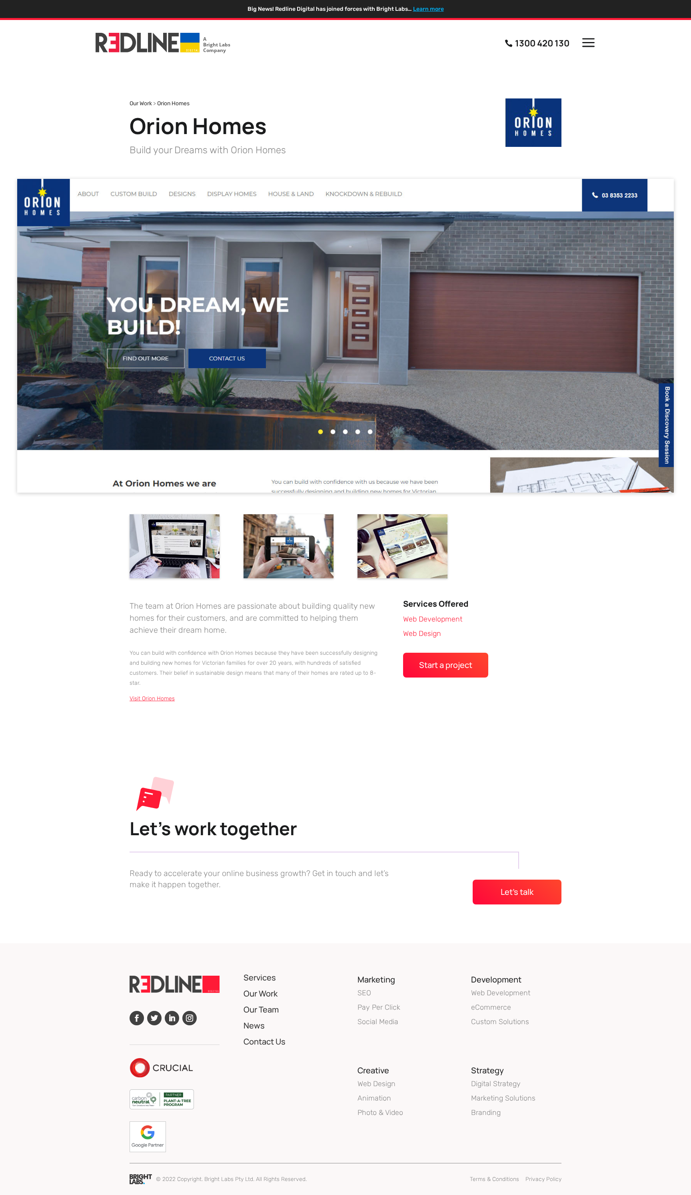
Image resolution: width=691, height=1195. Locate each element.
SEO (364, 992)
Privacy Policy (543, 1179)
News (254, 1025)
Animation (374, 1098)
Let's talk (517, 891)
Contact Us (265, 1041)
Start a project (445, 665)
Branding (486, 1112)
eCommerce (491, 1007)
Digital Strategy (496, 1083)
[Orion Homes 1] (402, 578)
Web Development (432, 619)
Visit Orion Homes (152, 698)
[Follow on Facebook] (137, 1018)
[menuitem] (163, 43)
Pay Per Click (378, 1007)
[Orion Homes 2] (289, 578)
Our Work (141, 103)
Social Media (377, 1021)
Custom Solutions (500, 1021)
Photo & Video (380, 1112)
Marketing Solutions (503, 1098)
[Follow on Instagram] (189, 1018)
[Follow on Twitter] (154, 1018)
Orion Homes (173, 103)
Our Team (261, 1009)
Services (260, 977)
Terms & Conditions (494, 1179)
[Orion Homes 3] (175, 578)
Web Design (422, 633)
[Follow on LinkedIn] (172, 1018)
